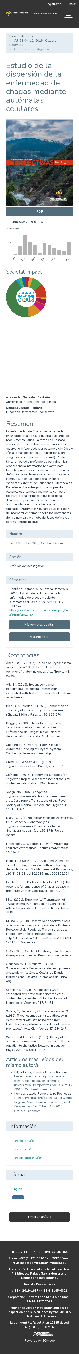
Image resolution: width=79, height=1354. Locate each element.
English (17, 1189)
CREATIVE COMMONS (52, 1252)
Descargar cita (38, 637)
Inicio (12, 36)
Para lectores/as (23, 1141)
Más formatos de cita (39, 624)
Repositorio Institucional (39, 1278)
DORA (15, 1252)
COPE (28, 1252)
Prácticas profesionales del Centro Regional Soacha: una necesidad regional (43, 1100)
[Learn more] (25, 380)
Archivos (27, 36)
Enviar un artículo (39, 1217)
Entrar (72, 4)
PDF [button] (39, 212)
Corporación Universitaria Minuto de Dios (39, 1269)
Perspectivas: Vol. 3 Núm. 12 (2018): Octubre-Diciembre (43, 1087)
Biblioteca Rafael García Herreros (39, 1273)
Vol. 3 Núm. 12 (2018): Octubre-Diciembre (38, 543)
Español (18, 1197)
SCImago (48, 1341)
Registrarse (53, 4)
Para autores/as (23, 1149)
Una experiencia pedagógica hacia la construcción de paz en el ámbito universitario (39, 1080)
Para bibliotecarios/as (27, 1158)
